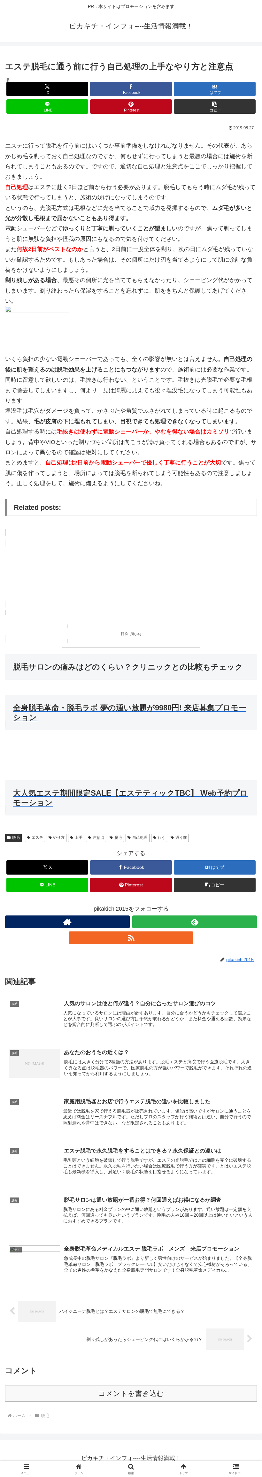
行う (161, 837)
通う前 (181, 837)
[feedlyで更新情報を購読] (194, 921)
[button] (215, 106)
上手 (78, 837)
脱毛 (16, 837)
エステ (37, 837)
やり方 (59, 837)
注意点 (98, 837)
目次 (124, 633)
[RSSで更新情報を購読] (131, 937)
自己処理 (140, 837)
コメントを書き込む (131, 1393)
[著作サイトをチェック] (67, 921)
